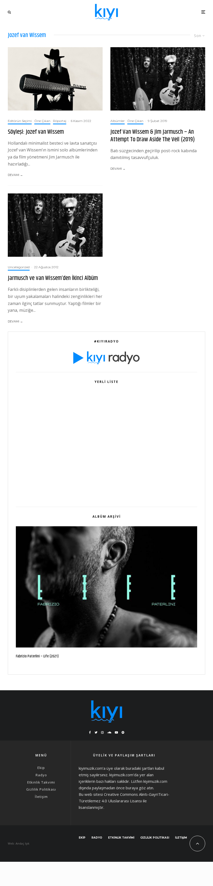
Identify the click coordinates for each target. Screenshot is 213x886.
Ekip (41, 767)
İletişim (41, 796)
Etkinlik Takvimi (41, 782)
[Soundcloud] (109, 732)
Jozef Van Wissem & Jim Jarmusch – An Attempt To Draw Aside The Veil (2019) (152, 135)
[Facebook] (90, 732)
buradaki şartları (140, 768)
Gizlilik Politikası (41, 789)
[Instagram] (102, 732)
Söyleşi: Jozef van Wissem (36, 132)
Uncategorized (19, 267)
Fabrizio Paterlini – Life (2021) (37, 656)
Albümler (117, 121)
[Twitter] (96, 732)
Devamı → (15, 175)
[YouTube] (116, 732)
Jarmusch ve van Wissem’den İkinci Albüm (53, 278)
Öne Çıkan (42, 121)
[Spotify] (123, 732)
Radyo (41, 775)
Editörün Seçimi (20, 121)
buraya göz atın (139, 787)
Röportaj (59, 121)
